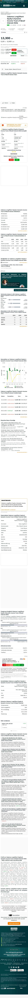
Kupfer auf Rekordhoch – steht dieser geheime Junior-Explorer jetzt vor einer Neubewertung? (13, 110)
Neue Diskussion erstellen (20, 290)
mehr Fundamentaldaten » (22, 252)
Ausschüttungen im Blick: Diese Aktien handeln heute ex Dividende (12, 265)
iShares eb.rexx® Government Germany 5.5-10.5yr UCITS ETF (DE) (13, 444)
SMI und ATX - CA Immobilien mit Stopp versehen (13, 435)
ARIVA (5, 975)
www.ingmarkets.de (7, 676)
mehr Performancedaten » (22, 230)
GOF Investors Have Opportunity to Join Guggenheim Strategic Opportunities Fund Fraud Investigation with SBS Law (13, 424)
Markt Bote (8, 268)
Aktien (7, 12)
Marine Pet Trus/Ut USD (5, 626)
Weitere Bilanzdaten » (23, 326)
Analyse (13, 102)
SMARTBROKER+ (18, 944)
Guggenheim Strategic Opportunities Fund (12, 427)
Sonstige (25, 539)
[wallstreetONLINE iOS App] (13, 971)
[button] (13, 739)
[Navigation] (1, 5)
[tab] (14, 742)
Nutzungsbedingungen (18, 964)
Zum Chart (23, 805)
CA (15, 436)
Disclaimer (9, 963)
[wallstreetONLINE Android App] (20, 971)
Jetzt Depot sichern (14, 949)
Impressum (3, 963)
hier (22, 833)
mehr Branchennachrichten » (22, 452)
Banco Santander (15, 450)
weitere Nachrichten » (23, 262)
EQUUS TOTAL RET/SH (7, 723)
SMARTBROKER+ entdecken (8, 509)
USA (26, 541)
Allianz (23, 433)
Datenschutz (16, 963)
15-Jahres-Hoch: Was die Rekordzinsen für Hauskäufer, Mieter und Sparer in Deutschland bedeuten (12, 440)
